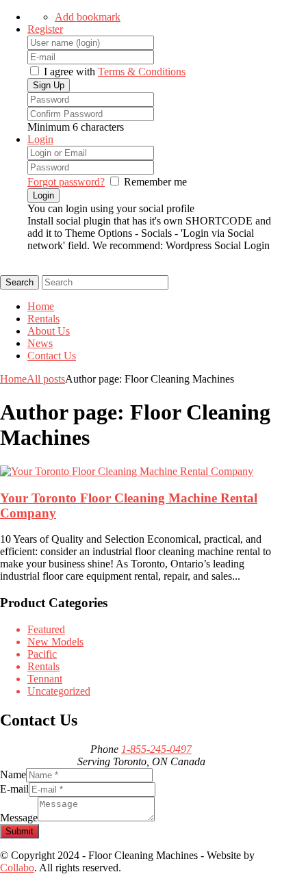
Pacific (42, 654)
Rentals (43, 318)
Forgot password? (66, 182)
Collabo (17, 867)
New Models (55, 641)
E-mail (14, 789)
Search (19, 282)
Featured (46, 629)
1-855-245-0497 (156, 749)
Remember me (155, 182)
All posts (46, 379)
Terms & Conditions (141, 71)
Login (40, 139)
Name (13, 774)
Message (19, 817)
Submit (19, 831)
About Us (48, 331)
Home (40, 306)
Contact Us (51, 355)
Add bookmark (87, 17)
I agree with (69, 71)
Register (45, 29)
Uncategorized (58, 691)
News (40, 343)
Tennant (44, 678)
